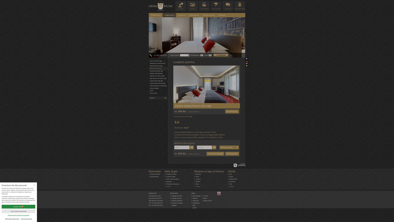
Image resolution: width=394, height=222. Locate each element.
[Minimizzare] (34, 185)
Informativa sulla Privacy (12, 219)
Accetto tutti (17, 207)
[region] (18, 195)
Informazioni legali (26, 219)
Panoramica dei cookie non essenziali (18, 215)
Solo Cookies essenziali (18, 211)
